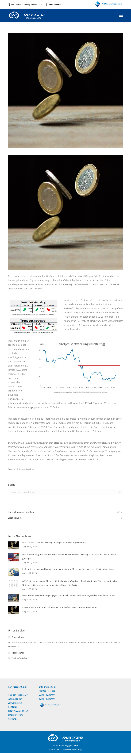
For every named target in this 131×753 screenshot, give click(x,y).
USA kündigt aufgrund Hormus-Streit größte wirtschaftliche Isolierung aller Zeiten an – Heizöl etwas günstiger (69, 556)
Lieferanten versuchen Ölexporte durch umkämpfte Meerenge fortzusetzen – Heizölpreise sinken (68, 569)
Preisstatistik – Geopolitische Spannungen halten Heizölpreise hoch (54, 542)
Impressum (54, 749)
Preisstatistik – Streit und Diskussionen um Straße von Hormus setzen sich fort (59, 607)
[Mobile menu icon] (121, 15)
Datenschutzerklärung (72, 749)
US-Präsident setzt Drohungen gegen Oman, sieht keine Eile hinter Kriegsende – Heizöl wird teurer (68, 595)
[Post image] (13, 545)
